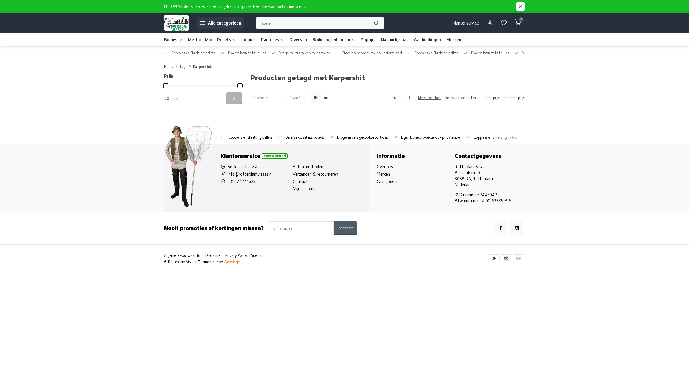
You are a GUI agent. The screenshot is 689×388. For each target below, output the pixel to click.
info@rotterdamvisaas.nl (250, 174)
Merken (453, 39)
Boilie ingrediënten (331, 39)
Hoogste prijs (514, 97)
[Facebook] (500, 228)
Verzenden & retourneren (315, 174)
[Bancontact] (506, 258)
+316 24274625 (241, 181)
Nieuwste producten (460, 97)
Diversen (298, 39)
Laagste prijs (490, 97)
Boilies (170, 39)
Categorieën (388, 181)
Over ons (385, 166)
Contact (300, 181)
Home (168, 66)
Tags (183, 66)
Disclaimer (213, 255)
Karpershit (202, 66)
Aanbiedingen (427, 39)
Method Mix (200, 39)
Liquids (249, 39)
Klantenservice (466, 23)
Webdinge (232, 261)
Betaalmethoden (308, 166)
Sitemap (257, 255)
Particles (270, 39)
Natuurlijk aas (395, 39)
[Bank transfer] (518, 258)
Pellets (224, 39)
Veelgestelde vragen (246, 166)
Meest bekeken (429, 97)
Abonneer (346, 228)
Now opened (274, 156)
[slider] (165, 85)
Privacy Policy (236, 255)
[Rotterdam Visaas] (176, 23)
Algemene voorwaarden (182, 255)
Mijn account (304, 188)
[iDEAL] (494, 258)
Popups (368, 39)
